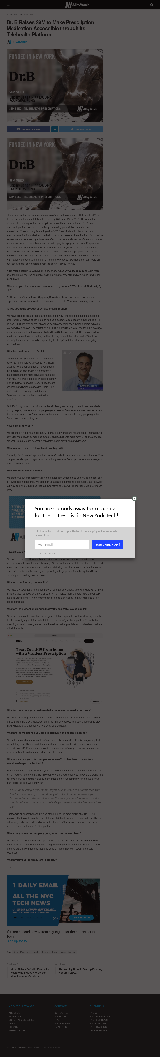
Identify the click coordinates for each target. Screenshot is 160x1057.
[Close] (134, 498)
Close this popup (47, 553)
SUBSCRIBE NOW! (107, 544)
